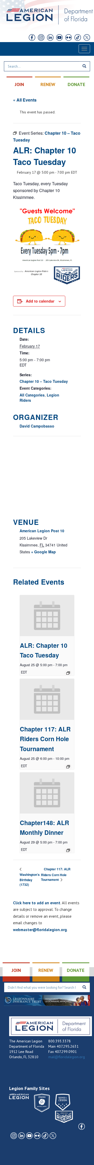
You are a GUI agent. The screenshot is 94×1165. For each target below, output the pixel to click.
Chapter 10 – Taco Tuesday (44, 381)
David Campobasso (37, 426)
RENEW (47, 84)
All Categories (32, 395)
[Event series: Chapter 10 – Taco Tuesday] (68, 673)
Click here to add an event (36, 902)
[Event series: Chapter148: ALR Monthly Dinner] (68, 850)
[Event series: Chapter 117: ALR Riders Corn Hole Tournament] (68, 766)
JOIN (19, 84)
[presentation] (47, 615)
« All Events (25, 100)
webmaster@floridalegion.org (40, 929)
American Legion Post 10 (42, 530)
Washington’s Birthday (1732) (30, 879)
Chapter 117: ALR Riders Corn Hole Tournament (45, 739)
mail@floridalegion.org (66, 1056)
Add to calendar (40, 301)
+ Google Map (43, 551)
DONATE (76, 84)
